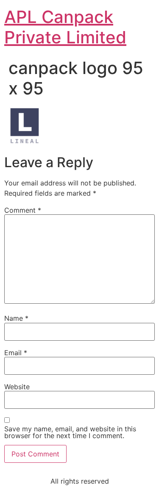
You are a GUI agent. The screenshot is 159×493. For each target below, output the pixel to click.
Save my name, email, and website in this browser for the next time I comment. (70, 432)
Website (17, 386)
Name (16, 318)
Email (15, 352)
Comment (22, 210)
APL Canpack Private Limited (65, 27)
